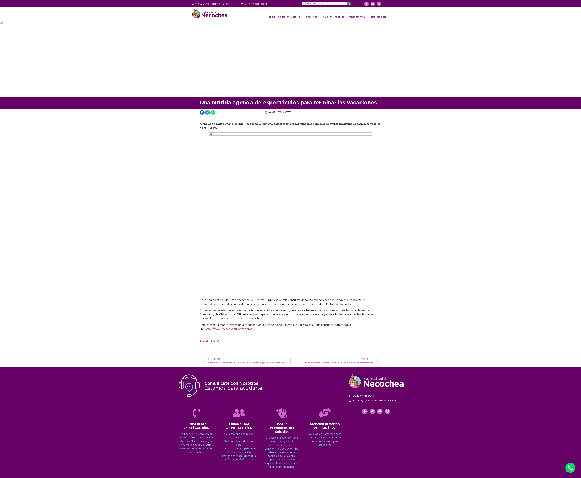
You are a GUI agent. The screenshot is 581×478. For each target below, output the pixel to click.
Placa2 (215, 341)
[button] (202, 112)
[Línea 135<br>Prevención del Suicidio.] (282, 413)
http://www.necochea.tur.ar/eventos (228, 329)
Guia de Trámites (333, 17)
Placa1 (204, 341)
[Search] (349, 3)
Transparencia (356, 17)
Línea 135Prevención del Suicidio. (282, 428)
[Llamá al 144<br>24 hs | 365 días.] (239, 413)
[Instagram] (379, 4)
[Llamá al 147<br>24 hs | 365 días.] (196, 413)
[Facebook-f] (366, 4)
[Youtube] (373, 4)
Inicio (272, 17)
